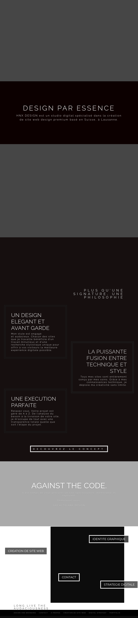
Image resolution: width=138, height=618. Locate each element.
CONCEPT (90, 3)
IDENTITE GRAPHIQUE (109, 539)
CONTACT (77, 3)
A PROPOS (64, 3)
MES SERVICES (47, 3)
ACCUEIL (32, 3)
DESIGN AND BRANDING (25, 613)
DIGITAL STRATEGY (98, 613)
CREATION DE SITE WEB (74, 613)
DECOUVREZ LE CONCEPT (69, 449)
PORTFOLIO (103, 3)
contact (69, 577)
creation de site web (26, 551)
